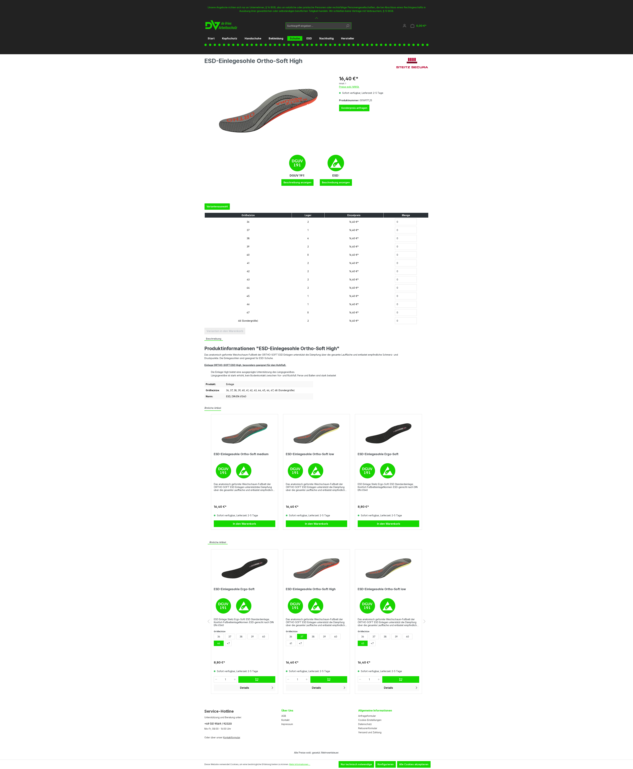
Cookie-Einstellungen (369, 720)
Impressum (287, 724)
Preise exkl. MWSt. (349, 86)
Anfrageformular (367, 715)
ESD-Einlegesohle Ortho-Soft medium (241, 454)
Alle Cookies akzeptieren (413, 764)
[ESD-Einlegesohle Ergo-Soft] (388, 433)
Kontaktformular (231, 737)
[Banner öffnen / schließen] (316, 16)
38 (248, 238)
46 (248, 304)
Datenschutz (365, 724)
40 (248, 254)
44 (248, 287)
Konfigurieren (385, 764)
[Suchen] (347, 25)
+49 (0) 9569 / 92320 (218, 723)
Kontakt (285, 720)
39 (248, 246)
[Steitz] (412, 63)
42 (248, 271)
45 (248, 296)
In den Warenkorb (244, 523)
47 (248, 312)
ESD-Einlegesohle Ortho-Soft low (310, 454)
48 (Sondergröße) (248, 320)
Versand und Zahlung (369, 732)
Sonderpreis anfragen (354, 107)
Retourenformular (367, 728)
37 (248, 230)
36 (248, 221)
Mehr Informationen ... (299, 764)
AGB (283, 715)
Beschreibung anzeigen (297, 182)
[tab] (213, 339)
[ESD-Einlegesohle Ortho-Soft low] (316, 433)
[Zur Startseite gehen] (220, 25)
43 (248, 279)
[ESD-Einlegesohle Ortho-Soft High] (316, 568)
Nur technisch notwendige (356, 764)
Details (244, 687)
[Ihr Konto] (404, 25)
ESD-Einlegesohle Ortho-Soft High (311, 589)
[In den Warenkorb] (256, 679)
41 (248, 263)
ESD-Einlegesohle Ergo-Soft (378, 454)
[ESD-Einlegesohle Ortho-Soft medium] (244, 433)
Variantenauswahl (217, 206)
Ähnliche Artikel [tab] (217, 542)
